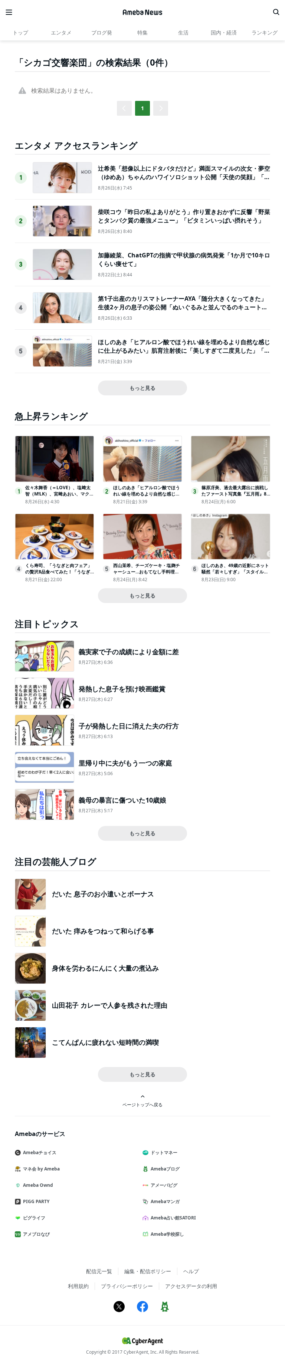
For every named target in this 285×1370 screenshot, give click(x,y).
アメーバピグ (164, 1185)
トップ (20, 32)
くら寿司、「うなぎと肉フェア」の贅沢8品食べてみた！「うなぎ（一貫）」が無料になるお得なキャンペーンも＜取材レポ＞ (58, 574)
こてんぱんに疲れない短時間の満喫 (105, 1042)
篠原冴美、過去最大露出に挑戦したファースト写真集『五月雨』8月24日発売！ (235, 493)
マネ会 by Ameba (41, 1169)
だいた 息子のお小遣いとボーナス (103, 893)
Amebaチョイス (39, 1152)
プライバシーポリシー (127, 1286)
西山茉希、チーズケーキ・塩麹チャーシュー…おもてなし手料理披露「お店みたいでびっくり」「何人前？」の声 (146, 574)
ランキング (265, 32)
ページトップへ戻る (142, 1104)
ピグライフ (34, 1218)
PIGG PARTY (36, 1201)
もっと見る (142, 387)
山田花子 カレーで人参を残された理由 (109, 1005)
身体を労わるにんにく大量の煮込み (105, 968)
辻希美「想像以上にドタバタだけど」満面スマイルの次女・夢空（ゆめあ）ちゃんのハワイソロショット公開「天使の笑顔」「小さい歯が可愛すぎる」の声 (184, 176)
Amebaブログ (165, 1169)
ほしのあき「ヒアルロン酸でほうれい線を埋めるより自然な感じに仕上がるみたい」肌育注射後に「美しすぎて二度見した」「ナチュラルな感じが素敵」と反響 (184, 350)
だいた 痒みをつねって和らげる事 (103, 930)
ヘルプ (191, 1271)
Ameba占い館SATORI (173, 1218)
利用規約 (78, 1286)
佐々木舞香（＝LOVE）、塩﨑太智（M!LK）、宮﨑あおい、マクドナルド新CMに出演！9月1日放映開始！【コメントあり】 (59, 496)
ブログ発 (101, 32)
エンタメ (61, 32)
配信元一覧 (99, 1271)
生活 (183, 32)
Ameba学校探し (167, 1234)
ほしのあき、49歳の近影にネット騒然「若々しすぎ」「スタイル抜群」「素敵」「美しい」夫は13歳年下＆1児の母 (235, 574)
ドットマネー (164, 1152)
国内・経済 (224, 32)
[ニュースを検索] (276, 12)
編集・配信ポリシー (147, 1271)
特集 (142, 32)
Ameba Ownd (38, 1185)
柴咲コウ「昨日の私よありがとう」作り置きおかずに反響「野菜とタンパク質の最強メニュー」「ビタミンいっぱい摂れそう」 (184, 216)
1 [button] (142, 108)
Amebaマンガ (165, 1201)
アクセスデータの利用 (191, 1286)
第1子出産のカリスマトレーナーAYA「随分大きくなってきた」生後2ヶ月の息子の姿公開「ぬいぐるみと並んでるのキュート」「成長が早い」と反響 (183, 306)
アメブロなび (36, 1234)
